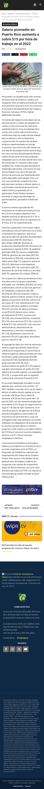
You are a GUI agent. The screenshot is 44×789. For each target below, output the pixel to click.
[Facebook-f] (6, 649)
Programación (10, 678)
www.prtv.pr (6, 551)
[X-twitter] (19, 649)
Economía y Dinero (23, 14)
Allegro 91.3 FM (10, 669)
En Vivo (7, 665)
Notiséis (11, 14)
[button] (40, 5)
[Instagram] (12, 649)
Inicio (4, 14)
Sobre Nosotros (18, 786)
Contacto (28, 786)
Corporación (9, 687)
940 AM (7, 674)
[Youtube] (25, 649)
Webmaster (31, 783)
